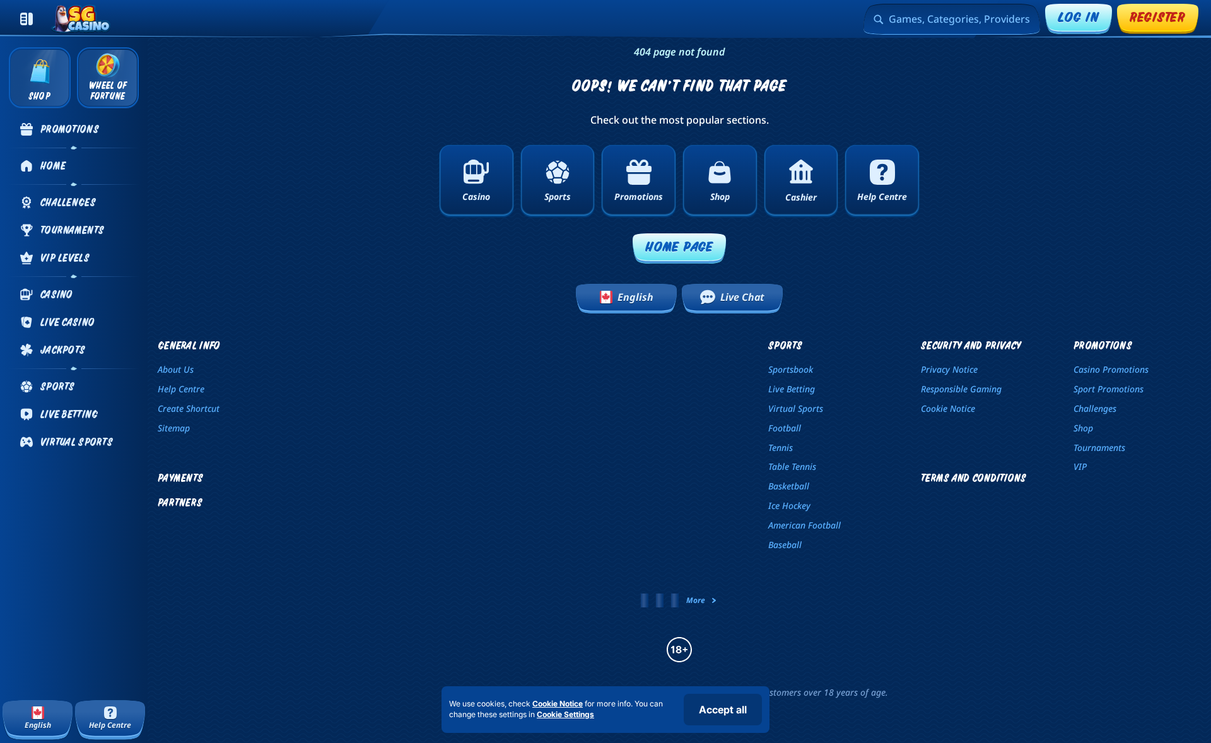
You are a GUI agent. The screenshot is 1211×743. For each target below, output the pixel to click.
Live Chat (742, 297)
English (635, 297)
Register (1158, 16)
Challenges (1095, 408)
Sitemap (174, 428)
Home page (679, 246)
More (695, 600)
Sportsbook (790, 369)
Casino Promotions (1111, 369)
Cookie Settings (565, 714)
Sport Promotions (1109, 389)
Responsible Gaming (961, 389)
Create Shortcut (188, 408)
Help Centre (181, 389)
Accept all (723, 709)
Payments (180, 478)
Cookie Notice (948, 408)
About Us (176, 369)
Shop (1083, 428)
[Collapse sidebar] (26, 18)
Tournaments (1099, 447)
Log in (1078, 16)
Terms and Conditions (974, 478)
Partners (180, 502)
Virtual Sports (795, 408)
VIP (1080, 466)
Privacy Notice (949, 369)
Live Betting (791, 389)
